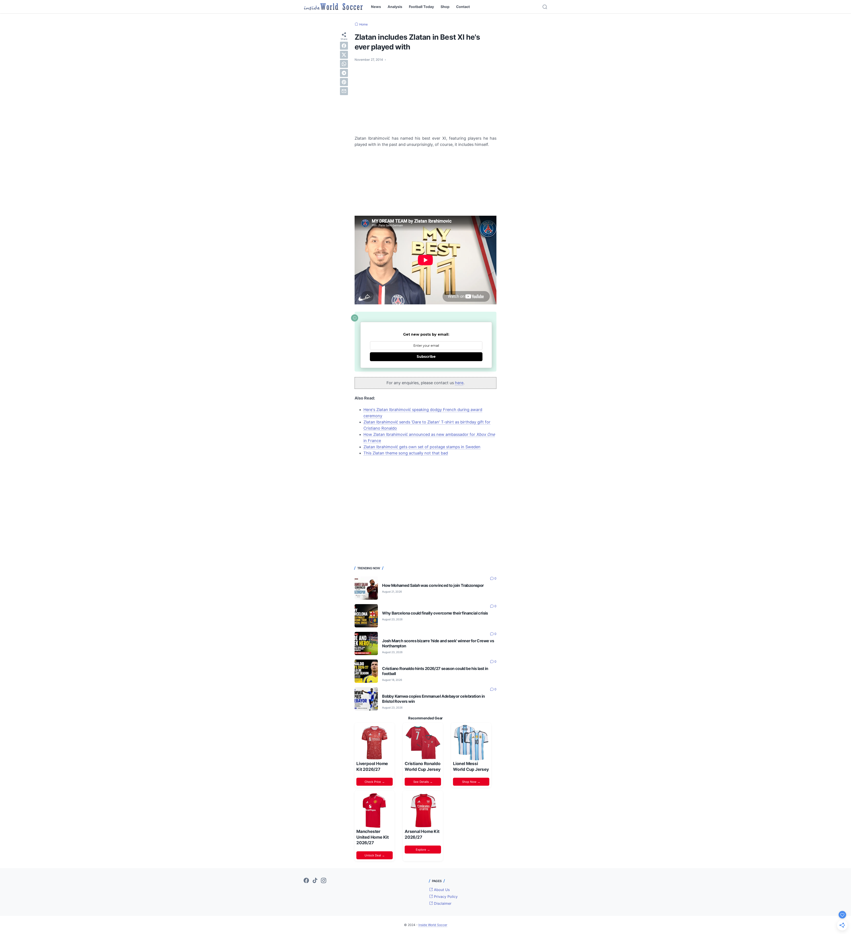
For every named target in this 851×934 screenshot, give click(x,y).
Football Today (421, 6)
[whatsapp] (344, 64)
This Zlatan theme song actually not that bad (405, 453)
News (376, 6)
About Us (441, 889)
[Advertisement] (425, 99)
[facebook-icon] (306, 881)
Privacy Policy (445, 896)
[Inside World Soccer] (333, 6)
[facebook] (344, 46)
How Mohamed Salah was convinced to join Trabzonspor (433, 585)
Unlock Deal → (375, 855)
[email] (344, 91)
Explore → (423, 849)
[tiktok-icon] (315, 881)
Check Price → (375, 781)
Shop (445, 6)
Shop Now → (471, 781)
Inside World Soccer (432, 925)
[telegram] (344, 73)
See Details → (423, 781)
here (459, 382)
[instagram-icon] (323, 881)
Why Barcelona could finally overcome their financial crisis (435, 613)
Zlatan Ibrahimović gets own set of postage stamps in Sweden (421, 446)
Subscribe (426, 356)
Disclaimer (442, 903)
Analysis (395, 6)
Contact (463, 6)
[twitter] (344, 55)
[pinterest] (344, 82)
